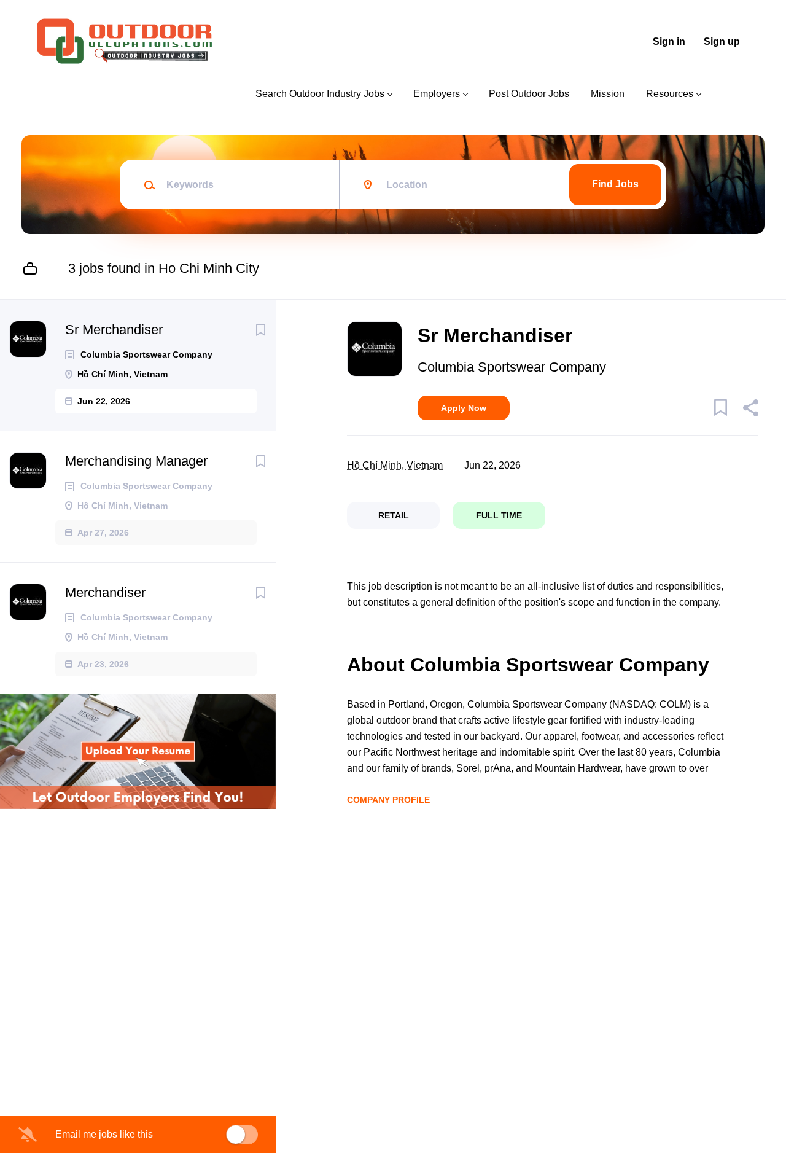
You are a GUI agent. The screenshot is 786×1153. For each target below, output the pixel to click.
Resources (669, 93)
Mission (608, 93)
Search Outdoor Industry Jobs (319, 93)
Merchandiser (105, 592)
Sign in (669, 41)
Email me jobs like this (104, 1134)
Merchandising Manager (136, 461)
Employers (436, 93)
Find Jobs (615, 184)
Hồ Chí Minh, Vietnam (395, 465)
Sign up (722, 41)
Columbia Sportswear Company (512, 367)
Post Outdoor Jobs (529, 93)
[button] (750, 410)
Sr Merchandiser (114, 329)
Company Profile (388, 800)
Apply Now (463, 408)
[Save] (260, 330)
